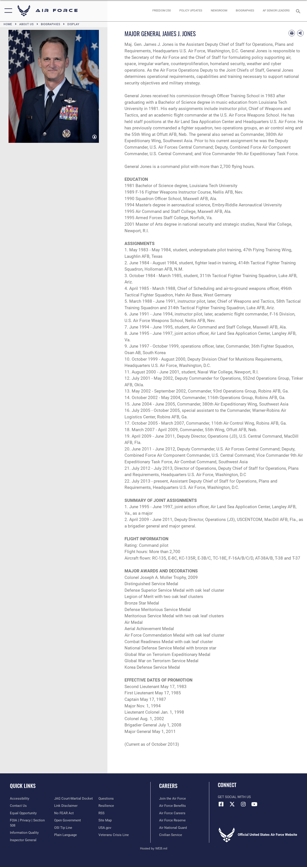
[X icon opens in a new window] (232, 804)
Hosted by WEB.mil (153, 848)
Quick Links (23, 786)
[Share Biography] (300, 33)
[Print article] (292, 33)
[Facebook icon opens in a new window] (221, 804)
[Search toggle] (299, 11)
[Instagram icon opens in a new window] (243, 804)
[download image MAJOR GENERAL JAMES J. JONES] (94, 137)
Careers (168, 786)
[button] (7, 10)
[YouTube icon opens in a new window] (254, 804)
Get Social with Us (234, 797)
